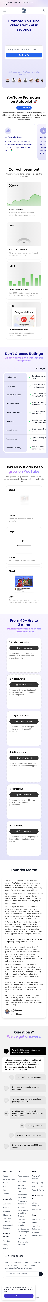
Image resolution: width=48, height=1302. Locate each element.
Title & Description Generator (22, 1195)
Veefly (5, 1245)
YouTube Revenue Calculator (22, 1222)
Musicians (7, 1204)
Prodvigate (7, 1241)
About (5, 1176)
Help (4, 1190)
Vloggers (6, 1211)
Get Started (23, 107)
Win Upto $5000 (38, 1209)
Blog (4, 1186)
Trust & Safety (38, 1190)
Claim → (6, 5)
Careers (6, 1194)
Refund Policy (37, 1186)
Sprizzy (5, 1248)
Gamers (6, 1207)
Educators (7, 1215)
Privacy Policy (37, 1182)
